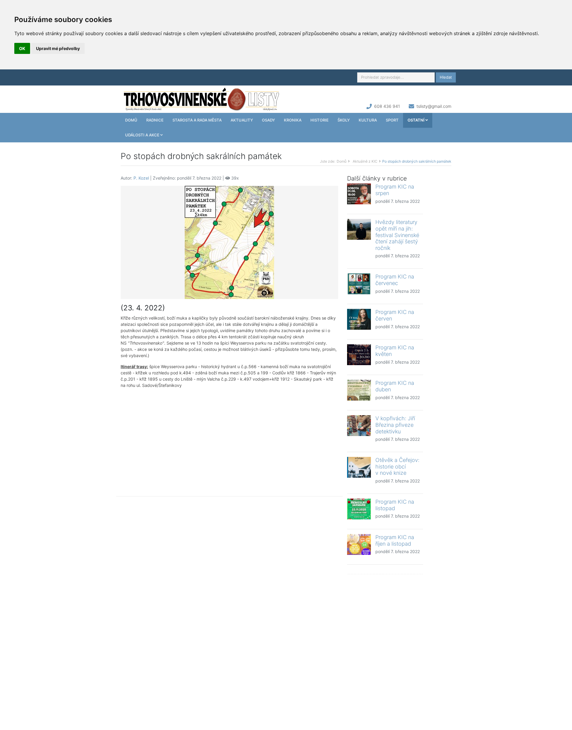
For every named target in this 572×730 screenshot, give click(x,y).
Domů (131, 120)
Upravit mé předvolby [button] (58, 48)
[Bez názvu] (229, 242)
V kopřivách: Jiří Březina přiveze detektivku (395, 424)
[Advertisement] (229, 438)
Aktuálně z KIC (365, 161)
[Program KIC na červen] (359, 319)
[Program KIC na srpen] (359, 193)
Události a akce (142, 135)
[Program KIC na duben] (359, 390)
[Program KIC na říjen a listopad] (359, 544)
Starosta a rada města (197, 120)
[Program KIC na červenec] (359, 283)
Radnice (155, 120)
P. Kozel (141, 177)
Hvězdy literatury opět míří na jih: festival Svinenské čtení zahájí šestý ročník (397, 235)
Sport (392, 120)
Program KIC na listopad (394, 505)
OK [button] (22, 48)
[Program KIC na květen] (359, 354)
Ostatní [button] (416, 120)
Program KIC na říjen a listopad (394, 540)
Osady (268, 120)
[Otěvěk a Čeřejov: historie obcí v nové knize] (359, 467)
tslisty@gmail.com (433, 106)
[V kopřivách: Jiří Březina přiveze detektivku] (359, 425)
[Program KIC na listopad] (359, 509)
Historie (319, 120)
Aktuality (242, 120)
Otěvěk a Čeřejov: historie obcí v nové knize (397, 466)
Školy (344, 120)
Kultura (368, 120)
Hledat (446, 77)
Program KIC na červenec (394, 279)
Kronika (292, 120)
